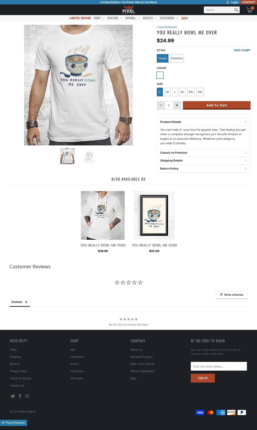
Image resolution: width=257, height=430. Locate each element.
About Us (136, 349)
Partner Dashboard (142, 371)
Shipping (15, 356)
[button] (13, 423)
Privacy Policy (18, 371)
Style (161, 50)
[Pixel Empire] (128, 9)
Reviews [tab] (16, 302)
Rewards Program (142, 356)
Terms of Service (20, 378)
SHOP (97, 18)
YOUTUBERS (167, 18)
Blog (133, 378)
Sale (72, 349)
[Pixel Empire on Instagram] (27, 396)
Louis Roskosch (167, 27)
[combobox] (222, 9)
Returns (15, 363)
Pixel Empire (28, 411)
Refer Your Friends (142, 363)
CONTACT (248, 2)
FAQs (13, 349)
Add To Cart (216, 105)
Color (161, 68)
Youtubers (76, 371)
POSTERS (113, 18)
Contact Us (17, 385)
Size (160, 83)
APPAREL (131, 18)
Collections (77, 356)
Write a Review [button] (233, 294)
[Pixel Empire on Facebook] (20, 396)
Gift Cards (76, 378)
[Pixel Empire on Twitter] (13, 396)
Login (235, 2)
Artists (74, 363)
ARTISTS (148, 18)
